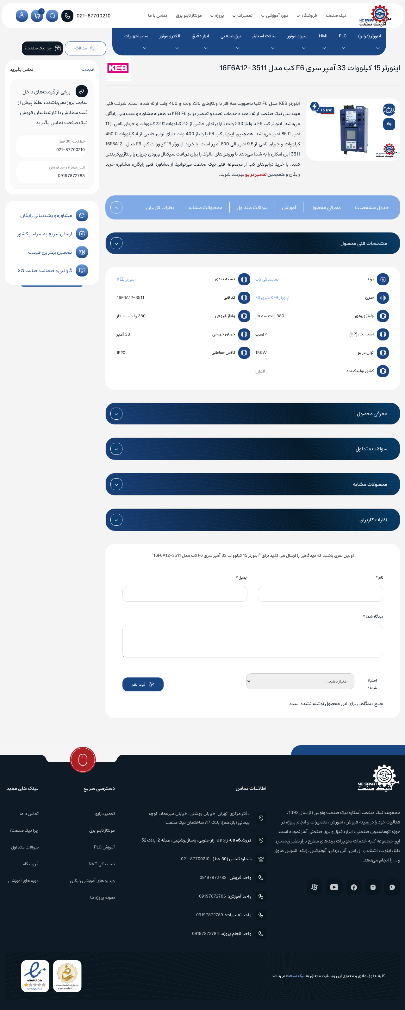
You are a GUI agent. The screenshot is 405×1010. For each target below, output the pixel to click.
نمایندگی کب (267, 279)
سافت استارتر (264, 36)
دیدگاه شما (373, 616)
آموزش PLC (104, 847)
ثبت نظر (138, 684)
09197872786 (212, 896)
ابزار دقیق (200, 36)
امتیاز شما (372, 684)
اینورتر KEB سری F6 (272, 298)
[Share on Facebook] (376, 109)
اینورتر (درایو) (369, 36)
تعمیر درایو (255, 174)
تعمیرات (244, 15)
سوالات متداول (252, 207)
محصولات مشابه (205, 207)
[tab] (365, 207)
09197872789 (209, 915)
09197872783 (71, 176)
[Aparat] (314, 887)
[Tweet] (384, 109)
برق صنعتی (231, 36)
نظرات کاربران (160, 207)
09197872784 (205, 933)
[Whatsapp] (392, 887)
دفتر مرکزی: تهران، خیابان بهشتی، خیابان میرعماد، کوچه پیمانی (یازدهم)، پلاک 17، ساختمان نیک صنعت (198, 818)
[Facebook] (354, 887)
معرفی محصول (325, 207)
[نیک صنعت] (375, 15)
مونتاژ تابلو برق (189, 15)
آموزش (289, 207)
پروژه (219, 15)
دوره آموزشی (277, 15)
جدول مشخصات (372, 207)
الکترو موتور (169, 36)
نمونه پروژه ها (102, 897)
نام (379, 577)
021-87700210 (70, 150)
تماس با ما (157, 15)
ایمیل (241, 577)
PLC (343, 36)
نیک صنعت (336, 15)
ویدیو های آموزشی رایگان (92, 881)
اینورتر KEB (126, 279)
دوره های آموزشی (23, 881)
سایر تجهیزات (136, 36)
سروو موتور (297, 36)
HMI (323, 36)
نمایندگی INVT (101, 864)
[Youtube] (334, 887)
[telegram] (393, 109)
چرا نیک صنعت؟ (24, 830)
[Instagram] (373, 887)
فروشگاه (309, 15)
